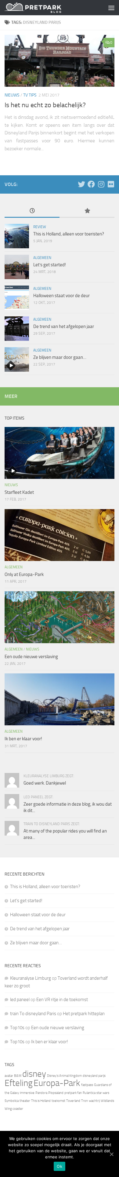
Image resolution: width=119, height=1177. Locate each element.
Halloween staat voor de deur (61, 295)
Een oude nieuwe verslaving (31, 656)
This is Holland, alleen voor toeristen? (68, 234)
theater (25, 1101)
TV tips (30, 95)
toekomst (58, 1101)
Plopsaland (55, 1093)
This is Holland (41, 1101)
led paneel (20, 999)
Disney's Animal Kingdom (64, 1076)
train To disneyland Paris (33, 1013)
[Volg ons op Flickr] (110, 184)
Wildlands (107, 1101)
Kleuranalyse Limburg (30, 978)
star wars (102, 1093)
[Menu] (111, 7)
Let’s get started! (49, 265)
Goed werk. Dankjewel (44, 783)
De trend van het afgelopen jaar (63, 326)
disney (34, 1074)
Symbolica (12, 1101)
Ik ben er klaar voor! (23, 739)
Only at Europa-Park (24, 574)
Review (39, 227)
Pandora (41, 1093)
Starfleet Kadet (19, 492)
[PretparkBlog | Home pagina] (42, 7)
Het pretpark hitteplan (84, 1013)
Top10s (17, 1027)
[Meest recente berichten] (32, 211)
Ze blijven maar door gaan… (59, 357)
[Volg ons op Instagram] (101, 184)
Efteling (19, 1083)
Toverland (73, 1101)
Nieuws (12, 95)
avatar (9, 1076)
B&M (17, 1076)
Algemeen (42, 258)
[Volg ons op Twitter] (81, 184)
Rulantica (89, 1093)
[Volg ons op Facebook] (91, 184)
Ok (59, 1166)
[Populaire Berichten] (87, 211)
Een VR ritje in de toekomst (62, 999)
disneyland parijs (94, 1076)
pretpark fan (73, 1093)
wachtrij (94, 1101)
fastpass (87, 1085)
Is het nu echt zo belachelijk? (45, 105)
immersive (27, 1093)
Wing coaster (14, 1109)
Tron (84, 1101)
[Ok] (111, 1154)
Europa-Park (57, 1083)
